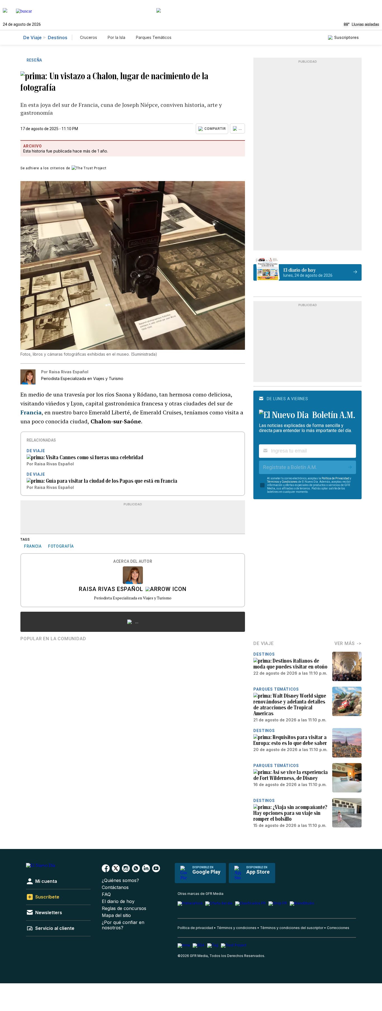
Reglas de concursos (124, 908)
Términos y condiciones (236, 928)
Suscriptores (346, 37)
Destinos (57, 37)
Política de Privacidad (335, 478)
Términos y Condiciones (282, 481)
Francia (31, 412)
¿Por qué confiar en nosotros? (123, 925)
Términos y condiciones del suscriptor (291, 928)
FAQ (106, 894)
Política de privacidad (195, 928)
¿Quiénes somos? (120, 880)
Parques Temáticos (153, 37)
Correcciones (338, 928)
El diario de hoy (118, 901)
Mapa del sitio (116, 915)
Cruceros (88, 37)
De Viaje (32, 37)
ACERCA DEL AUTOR (132, 561)
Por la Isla (116, 37)
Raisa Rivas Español (111, 589)
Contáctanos (115, 887)
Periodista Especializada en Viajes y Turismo (132, 597)
